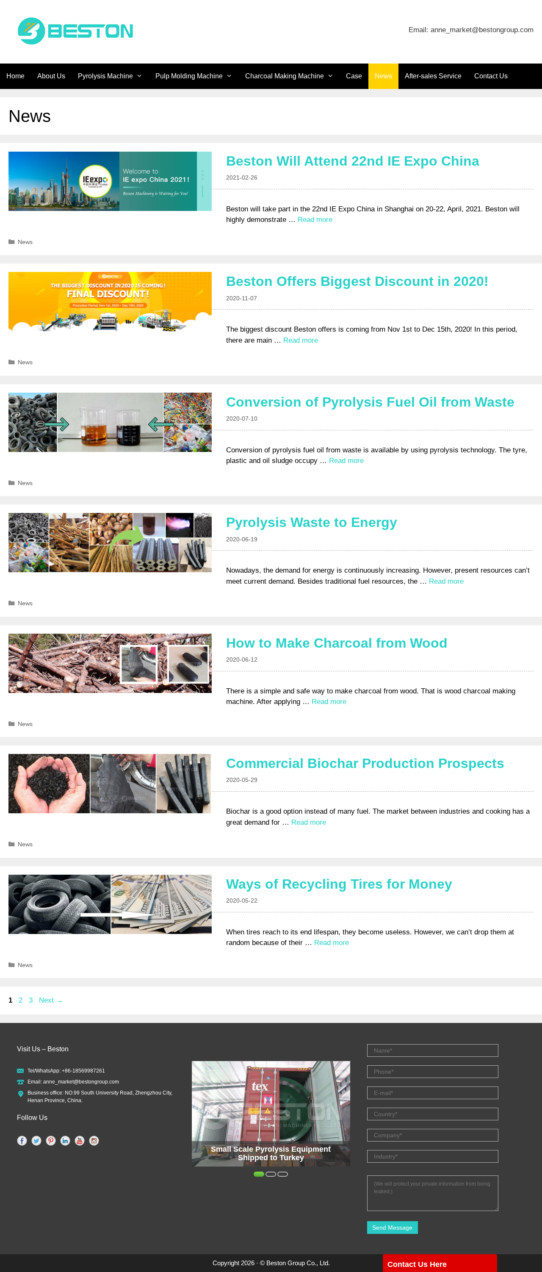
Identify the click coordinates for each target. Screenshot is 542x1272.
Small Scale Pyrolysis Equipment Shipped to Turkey (271, 1153)
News (383, 76)
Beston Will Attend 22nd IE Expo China (352, 161)
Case (354, 76)
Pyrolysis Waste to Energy (311, 522)
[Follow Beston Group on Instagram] (94, 1141)
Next (51, 1000)
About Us (51, 76)
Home (15, 76)
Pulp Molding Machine (189, 76)
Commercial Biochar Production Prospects (365, 763)
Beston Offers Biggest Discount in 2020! (357, 281)
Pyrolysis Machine (105, 76)
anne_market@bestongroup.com (81, 1082)
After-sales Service (433, 76)
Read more (315, 220)
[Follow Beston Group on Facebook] (22, 1141)
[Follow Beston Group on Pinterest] (51, 1141)
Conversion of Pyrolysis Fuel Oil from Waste (370, 402)
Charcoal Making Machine (284, 76)
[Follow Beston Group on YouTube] (80, 1141)
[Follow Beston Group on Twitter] (36, 1141)
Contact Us (491, 76)
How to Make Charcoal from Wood (337, 643)
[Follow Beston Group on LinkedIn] (65, 1141)
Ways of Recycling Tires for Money (339, 884)
